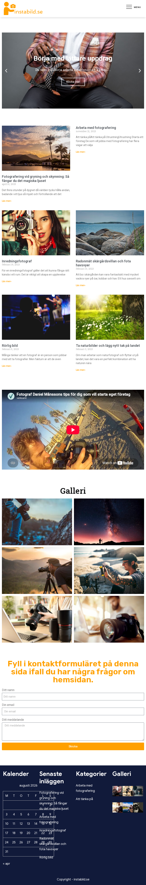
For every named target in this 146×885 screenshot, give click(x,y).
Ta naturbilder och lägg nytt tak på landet (108, 346)
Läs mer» (6, 201)
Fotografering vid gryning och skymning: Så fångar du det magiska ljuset (35, 179)
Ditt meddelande (13, 719)
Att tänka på (84, 799)
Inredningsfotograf (17, 261)
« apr (6, 864)
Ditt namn (8, 690)
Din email (8, 705)
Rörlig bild (10, 346)
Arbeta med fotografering (96, 128)
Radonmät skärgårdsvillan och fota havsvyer (52, 844)
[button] (6, 70)
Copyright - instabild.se (73, 879)
